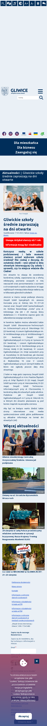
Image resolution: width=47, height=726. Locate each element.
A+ (26, 3)
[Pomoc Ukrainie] (36, 134)
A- (32, 3)
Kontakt (15, 590)
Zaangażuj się (26, 152)
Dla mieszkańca (26, 142)
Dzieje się (33, 233)
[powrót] (16, 91)
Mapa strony (17, 586)
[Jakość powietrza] (42, 134)
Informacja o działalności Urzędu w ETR (21, 602)
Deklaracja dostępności (21, 582)
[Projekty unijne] (23, 134)
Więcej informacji (27, 700)
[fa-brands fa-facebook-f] (4, 134)
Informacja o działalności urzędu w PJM (21, 609)
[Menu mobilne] (40, 91)
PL (3, 3)
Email (13, 647)
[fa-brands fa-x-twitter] (17, 134)
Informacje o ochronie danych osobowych (20, 596)
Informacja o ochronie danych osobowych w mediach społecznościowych (23, 618)
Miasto (6, 235)
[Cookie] (36, 661)
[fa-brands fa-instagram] (11, 134)
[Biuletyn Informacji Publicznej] (30, 134)
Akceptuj (23, 716)
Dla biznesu (26, 147)
